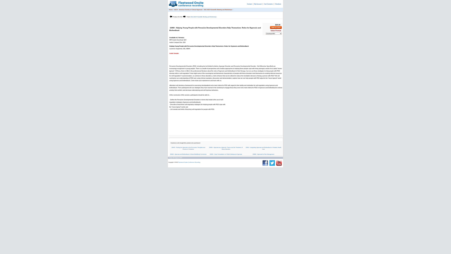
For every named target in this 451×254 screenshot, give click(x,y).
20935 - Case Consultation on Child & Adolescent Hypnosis (226, 154)
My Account (258, 4)
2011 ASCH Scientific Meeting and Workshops (218, 9)
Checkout (278, 4)
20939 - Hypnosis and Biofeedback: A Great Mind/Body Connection (188, 154)
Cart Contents (268, 4)
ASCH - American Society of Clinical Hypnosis (188, 9)
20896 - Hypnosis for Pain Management (263, 154)
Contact (249, 4)
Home (171, 9)
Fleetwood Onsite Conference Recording (189, 162)
